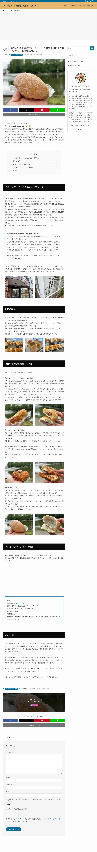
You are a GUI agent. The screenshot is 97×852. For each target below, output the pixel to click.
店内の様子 (17, 161)
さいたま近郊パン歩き (16, 54)
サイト (8, 792)
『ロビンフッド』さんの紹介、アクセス (26, 158)
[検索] (93, 1)
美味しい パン (45, 688)
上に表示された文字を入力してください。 (18, 809)
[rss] (90, 1)
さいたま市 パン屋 (35, 688)
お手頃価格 (24, 688)
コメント (9, 752)
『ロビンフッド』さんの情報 (23, 167)
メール (9, 784)
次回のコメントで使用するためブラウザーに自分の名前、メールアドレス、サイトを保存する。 (34, 799)
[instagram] (85, 1)
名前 (8, 777)
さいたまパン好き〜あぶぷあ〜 (19, 5)
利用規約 (17, 821)
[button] (10, 110)
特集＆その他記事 (75, 65)
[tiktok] (88, 1)
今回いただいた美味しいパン (23, 164)
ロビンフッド (19, 603)
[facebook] (83, 1)
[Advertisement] (48, 25)
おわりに (16, 170)
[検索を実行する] (92, 48)
